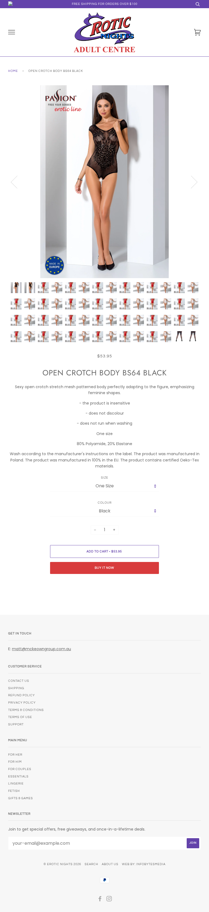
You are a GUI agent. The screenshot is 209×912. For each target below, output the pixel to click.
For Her (15, 754)
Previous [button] (17, 181)
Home (13, 70)
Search (91, 864)
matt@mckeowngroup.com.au (41, 649)
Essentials (18, 776)
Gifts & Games (20, 798)
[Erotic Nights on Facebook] (100, 899)
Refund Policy (21, 695)
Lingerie (16, 783)
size (104, 477)
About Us (110, 864)
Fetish (14, 790)
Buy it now (104, 567)
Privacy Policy (22, 702)
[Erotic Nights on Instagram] (109, 899)
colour (105, 502)
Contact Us (18, 680)
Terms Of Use (20, 717)
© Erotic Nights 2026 (62, 864)
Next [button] (191, 181)
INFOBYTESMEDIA (150, 864)
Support (16, 724)
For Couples (19, 769)
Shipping (16, 688)
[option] (104, 181)
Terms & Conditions (26, 710)
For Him (15, 761)
